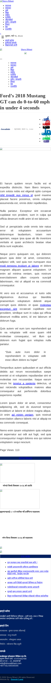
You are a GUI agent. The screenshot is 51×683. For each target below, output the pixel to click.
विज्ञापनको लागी (11, 45)
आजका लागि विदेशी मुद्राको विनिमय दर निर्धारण (24, 582)
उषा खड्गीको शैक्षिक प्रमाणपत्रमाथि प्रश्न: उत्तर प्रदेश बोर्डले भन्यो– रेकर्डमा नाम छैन (27, 572)
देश (6, 27)
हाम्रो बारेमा (9, 40)
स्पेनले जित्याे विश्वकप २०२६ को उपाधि (17, 486)
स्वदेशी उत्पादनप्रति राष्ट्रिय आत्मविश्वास (22, 567)
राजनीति (8, 29)
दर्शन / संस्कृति (10, 22)
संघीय (7, 15)
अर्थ (6, 10)
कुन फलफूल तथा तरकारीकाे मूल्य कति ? (22, 562)
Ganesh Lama (17, 679)
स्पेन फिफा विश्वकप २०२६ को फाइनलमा (17, 538)
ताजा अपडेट (25, 556)
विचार (7, 24)
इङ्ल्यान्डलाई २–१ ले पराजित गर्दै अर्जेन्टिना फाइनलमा (20, 512)
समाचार (8, 8)
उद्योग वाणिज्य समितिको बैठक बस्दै (20, 578)
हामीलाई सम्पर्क (10, 43)
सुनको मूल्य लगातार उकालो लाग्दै (19, 591)
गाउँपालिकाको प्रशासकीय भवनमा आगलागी (23, 587)
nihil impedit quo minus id (16, 195)
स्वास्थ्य (8, 5)
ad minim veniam (22, 414)
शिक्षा (7, 12)
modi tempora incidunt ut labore (19, 265)
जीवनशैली (9, 20)
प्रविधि (7, 17)
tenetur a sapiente (24, 383)
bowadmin (5, 129)
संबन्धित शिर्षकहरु (25, 458)
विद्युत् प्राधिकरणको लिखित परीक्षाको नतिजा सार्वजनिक (27, 596)
